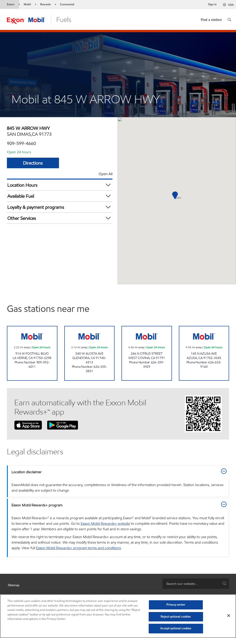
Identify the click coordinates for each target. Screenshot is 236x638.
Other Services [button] (21, 218)
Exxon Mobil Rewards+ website (105, 523)
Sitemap (13, 585)
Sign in (212, 4)
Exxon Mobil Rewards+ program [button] (37, 505)
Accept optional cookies (175, 628)
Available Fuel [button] (20, 196)
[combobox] (195, 583)
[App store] (28, 424)
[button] (229, 19)
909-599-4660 (21, 143)
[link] (211, 19)
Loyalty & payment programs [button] (35, 207)
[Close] (229, 616)
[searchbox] (191, 583)
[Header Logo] (39, 19)
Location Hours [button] (22, 185)
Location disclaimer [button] (27, 472)
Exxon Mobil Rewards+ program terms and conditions (78, 547)
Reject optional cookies (176, 617)
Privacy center (175, 605)
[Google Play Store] (62, 424)
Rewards (45, 4)
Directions (33, 163)
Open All (105, 173)
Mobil (27, 4)
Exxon (11, 4)
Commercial (67, 4)
